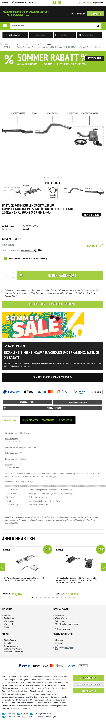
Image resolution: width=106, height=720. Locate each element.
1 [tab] (32, 597)
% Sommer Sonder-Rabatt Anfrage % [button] (52, 377)
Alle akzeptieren (88, 678)
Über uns (59, 640)
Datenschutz (60, 621)
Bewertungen (48, 420)
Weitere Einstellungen (47, 716)
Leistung (58, 643)
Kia (25, 44)
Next (103, 567)
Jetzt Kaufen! (94, 58)
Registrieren (9, 618)
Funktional (30, 716)
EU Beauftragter (30, 420)
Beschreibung (10, 420)
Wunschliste (9, 621)
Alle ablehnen (88, 691)
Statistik (24, 713)
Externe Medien (13, 716)
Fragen (5, 2)
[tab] (11, 420)
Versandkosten (27, 250)
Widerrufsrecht (61, 618)
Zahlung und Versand (13, 649)
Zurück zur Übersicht (78, 402)
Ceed (49, 44)
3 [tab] (40, 597)
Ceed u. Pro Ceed (37, 44)
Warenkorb (95, 13)
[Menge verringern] (13, 277)
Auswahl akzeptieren (88, 684)
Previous (2, 567)
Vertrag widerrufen (62, 629)
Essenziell (10, 713)
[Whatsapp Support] (59, 2)
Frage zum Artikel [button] (27, 402)
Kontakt (7, 643)
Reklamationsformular (13, 652)
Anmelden (8, 615)
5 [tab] (48, 597)
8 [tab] (61, 597)
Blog (31, 2)
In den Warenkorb (62, 275)
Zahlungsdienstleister (43, 713)
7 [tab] (57, 597)
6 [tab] (53, 597)
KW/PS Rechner (66, 420)
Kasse (6, 627)
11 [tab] (73, 597)
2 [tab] (36, 597)
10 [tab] (69, 597)
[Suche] (98, 26)
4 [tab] (44, 597)
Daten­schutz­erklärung (20, 708)
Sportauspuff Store (26, 14)
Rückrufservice (19, 2)
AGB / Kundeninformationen (67, 624)
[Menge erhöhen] (13, 273)
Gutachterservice (11, 646)
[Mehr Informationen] (53, 666)
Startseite (15, 44)
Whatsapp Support (54, 408)
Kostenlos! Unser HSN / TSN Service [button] (54, 304)
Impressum (59, 615)
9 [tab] (65, 597)
